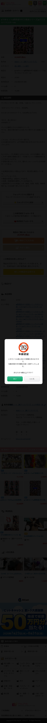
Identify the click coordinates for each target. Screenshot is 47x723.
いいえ (32, 379)
